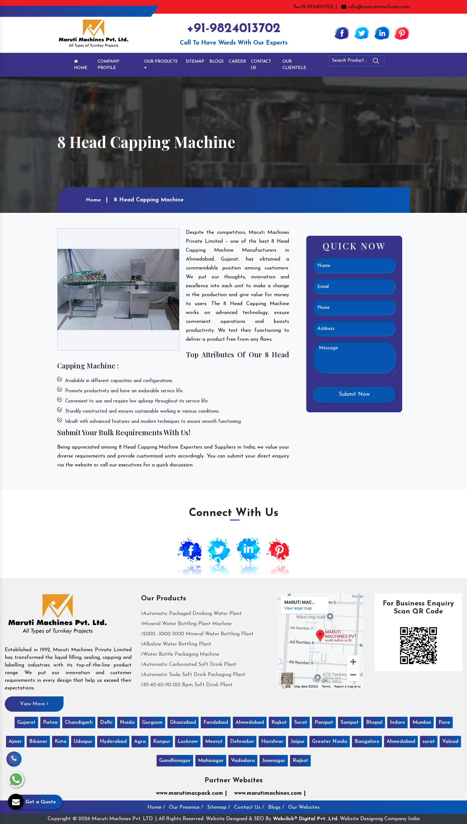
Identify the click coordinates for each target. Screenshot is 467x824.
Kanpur (161, 741)
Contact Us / (249, 807)
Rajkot (279, 722)
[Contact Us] (14, 754)
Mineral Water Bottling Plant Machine (187, 623)
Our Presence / (186, 807)
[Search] (393, 62)
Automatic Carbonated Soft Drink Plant (189, 664)
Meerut (214, 741)
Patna (50, 722)
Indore (397, 722)
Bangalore (367, 741)
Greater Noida (329, 741)
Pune (444, 722)
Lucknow (188, 741)
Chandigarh (79, 722)
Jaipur (298, 741)
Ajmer (15, 741)
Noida (127, 722)
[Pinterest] (402, 32)
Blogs (216, 61)
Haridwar (272, 741)
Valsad (450, 741)
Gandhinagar (175, 760)
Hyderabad (113, 741)
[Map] (320, 640)
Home (80, 68)
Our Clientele (294, 64)
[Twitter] (362, 32)
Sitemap (195, 61)
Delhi (106, 722)
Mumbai (421, 722)
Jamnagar (273, 760)
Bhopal (374, 722)
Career (237, 61)
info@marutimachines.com (378, 7)
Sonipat (350, 722)
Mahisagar (211, 760)
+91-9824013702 (233, 29)
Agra (140, 741)
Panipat (324, 722)
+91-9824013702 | (317, 7)
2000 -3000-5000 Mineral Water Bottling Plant (198, 634)
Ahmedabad (249, 722)
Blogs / (276, 807)
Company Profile (108, 64)
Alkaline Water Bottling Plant (177, 644)
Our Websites (304, 807)
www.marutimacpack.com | (191, 793)
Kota (60, 741)
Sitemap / (218, 807)
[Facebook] (342, 32)
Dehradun (242, 741)
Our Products (161, 61)
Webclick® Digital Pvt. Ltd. (305, 818)
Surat (300, 722)
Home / (156, 807)
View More (33, 704)
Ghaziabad (183, 722)
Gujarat (26, 722)
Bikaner (38, 741)
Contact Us (261, 64)
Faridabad (215, 722)
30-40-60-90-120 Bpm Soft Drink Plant (188, 685)
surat (429, 741)
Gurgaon (152, 722)
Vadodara (243, 760)
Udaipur (83, 741)
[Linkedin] (382, 32)
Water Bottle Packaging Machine (181, 654)
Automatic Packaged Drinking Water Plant (192, 613)
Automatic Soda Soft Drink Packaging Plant (194, 674)
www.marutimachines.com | (270, 793)
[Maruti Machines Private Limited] (58, 616)
